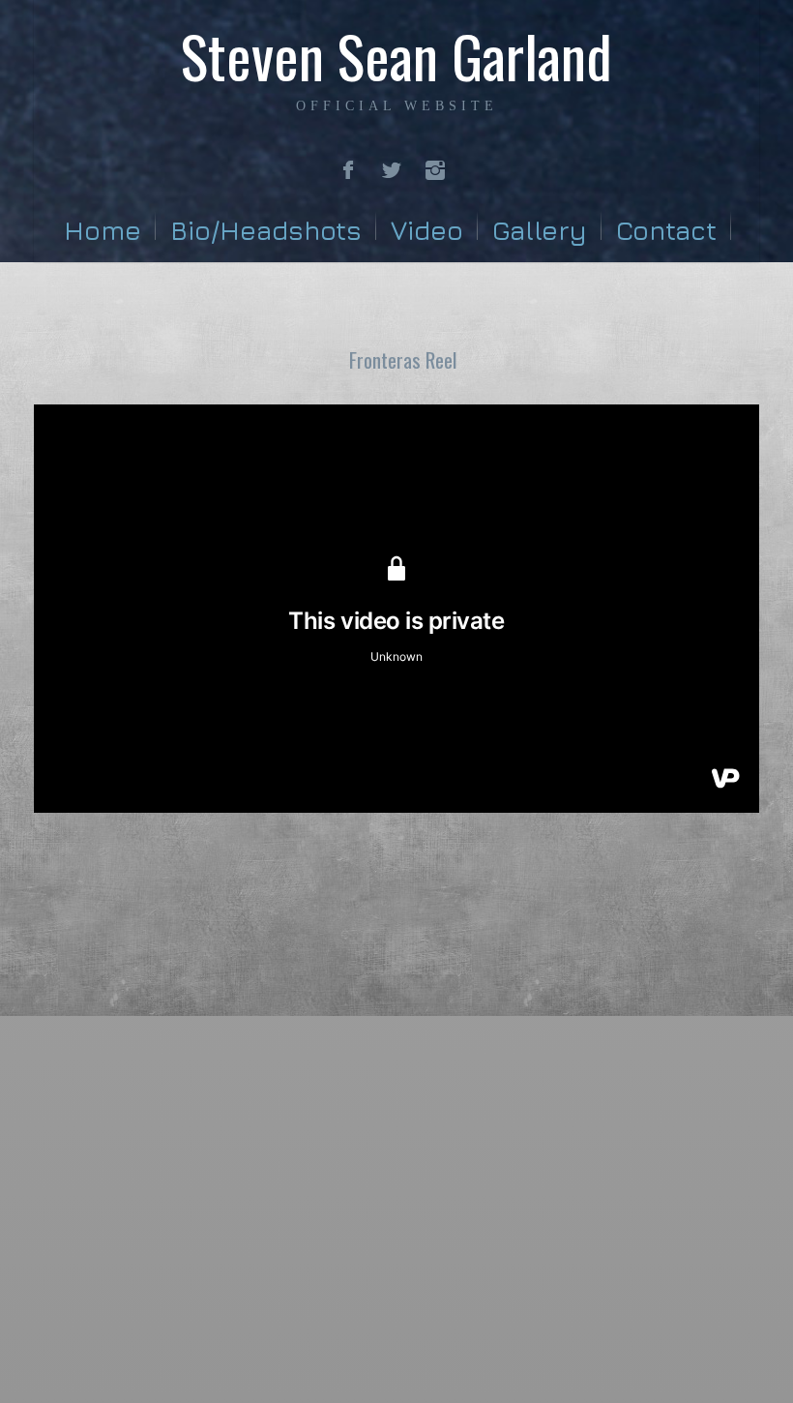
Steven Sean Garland (396, 55)
